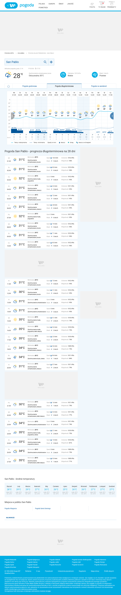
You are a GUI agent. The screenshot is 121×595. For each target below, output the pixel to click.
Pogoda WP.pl (9, 53)
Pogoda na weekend (99, 86)
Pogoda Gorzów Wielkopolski (81, 560)
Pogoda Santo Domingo (43, 508)
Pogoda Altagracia (11, 508)
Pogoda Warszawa (100, 565)
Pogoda (27, 5)
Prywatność (49, 571)
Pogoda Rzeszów (55, 565)
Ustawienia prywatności (66, 571)
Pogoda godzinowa (29, 86)
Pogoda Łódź (76, 562)
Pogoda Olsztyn (99, 562)
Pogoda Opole (9, 565)
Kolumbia (21, 53)
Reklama (28, 571)
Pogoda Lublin (54, 562)
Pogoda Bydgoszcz (33, 560)
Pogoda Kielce (9, 562)
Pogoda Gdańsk (55, 560)
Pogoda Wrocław (10, 567)
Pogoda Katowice (100, 560)
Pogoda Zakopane (33, 567)
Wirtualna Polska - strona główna (11, 5)
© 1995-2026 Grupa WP (12, 571)
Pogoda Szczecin (77, 565)
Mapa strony (95, 571)
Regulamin (82, 571)
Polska (42, 4)
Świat (61, 4)
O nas (38, 571)
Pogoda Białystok (10, 560)
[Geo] (51, 62)
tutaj (49, 591)
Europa (52, 4)
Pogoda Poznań (32, 565)
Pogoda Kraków (32, 562)
